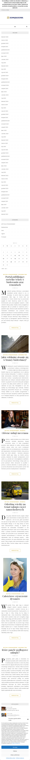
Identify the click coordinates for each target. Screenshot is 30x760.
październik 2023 (5, 120)
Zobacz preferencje (15, 755)
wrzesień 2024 (5, 85)
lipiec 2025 (4, 56)
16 (3, 258)
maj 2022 (3, 172)
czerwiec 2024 (4, 95)
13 (19, 255)
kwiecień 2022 (4, 175)
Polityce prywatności (16, 743)
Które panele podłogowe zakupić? (15, 651)
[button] (28, 719)
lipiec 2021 (4, 204)
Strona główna (5, 10)
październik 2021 (5, 195)
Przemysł (3, 237)
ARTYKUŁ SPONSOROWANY (8, 224)
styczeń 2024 (4, 111)
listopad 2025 (4, 46)
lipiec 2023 (4, 130)
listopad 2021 (4, 191)
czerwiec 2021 (4, 207)
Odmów (15, 751)
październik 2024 (5, 82)
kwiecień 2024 (4, 101)
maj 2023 (3, 136)
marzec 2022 (4, 178)
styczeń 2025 (4, 72)
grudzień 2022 (4, 153)
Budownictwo (4, 227)
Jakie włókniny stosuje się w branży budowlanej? (15, 358)
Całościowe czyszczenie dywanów (15, 597)
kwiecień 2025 (4, 66)
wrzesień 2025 (5, 53)
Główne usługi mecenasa (15, 432)
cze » (6, 268)
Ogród (3, 233)
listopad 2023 (4, 117)
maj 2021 (3, 211)
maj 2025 (3, 62)
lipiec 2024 (4, 91)
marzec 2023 (4, 143)
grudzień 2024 (4, 75)
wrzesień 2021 (5, 198)
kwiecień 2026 (4, 37)
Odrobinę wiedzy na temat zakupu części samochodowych (15, 507)
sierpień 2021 (4, 201)
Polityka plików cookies (10, 758)
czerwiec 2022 (4, 169)
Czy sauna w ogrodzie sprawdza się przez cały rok (13, 709)
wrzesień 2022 (5, 159)
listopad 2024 (4, 78)
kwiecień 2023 (4, 140)
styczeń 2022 (4, 185)
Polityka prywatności (20, 758)
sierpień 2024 (4, 88)
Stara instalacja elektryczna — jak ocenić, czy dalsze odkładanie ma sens (13, 716)
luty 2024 (3, 107)
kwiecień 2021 (4, 214)
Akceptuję (15, 747)
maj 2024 (3, 98)
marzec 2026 (4, 40)
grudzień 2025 (4, 43)
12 (15, 255)
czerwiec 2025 (4, 59)
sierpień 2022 (4, 162)
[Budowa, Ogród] (15, 17)
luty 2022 (3, 182)
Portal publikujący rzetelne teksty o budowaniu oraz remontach (15, 280)
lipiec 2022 (4, 166)
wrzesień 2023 (5, 124)
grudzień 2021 (4, 188)
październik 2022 (5, 156)
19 (15, 258)
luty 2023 (3, 146)
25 (11, 262)
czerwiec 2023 (4, 133)
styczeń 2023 (4, 149)
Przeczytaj (15, 327)
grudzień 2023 (4, 114)
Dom (2, 230)
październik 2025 (5, 49)
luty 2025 (3, 69)
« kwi (2, 268)
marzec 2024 (4, 104)
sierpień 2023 (4, 127)
